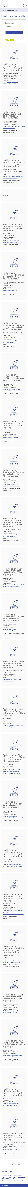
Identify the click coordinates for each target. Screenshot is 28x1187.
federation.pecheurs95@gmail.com (16, 126)
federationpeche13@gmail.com (15, 340)
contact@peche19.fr (12, 629)
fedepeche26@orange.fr (13, 960)
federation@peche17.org (13, 534)
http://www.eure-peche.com (10, 1012)
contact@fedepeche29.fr (13, 1103)
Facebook (9, 1164)
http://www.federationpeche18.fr (11, 586)
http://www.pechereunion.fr (10, 178)
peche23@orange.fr (12, 816)
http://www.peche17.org (9, 536)
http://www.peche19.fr (8, 631)
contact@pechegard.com (13, 1148)
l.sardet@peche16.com (12, 484)
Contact (4, 1171)
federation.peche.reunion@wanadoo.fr (13, 176)
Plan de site (13, 1171)
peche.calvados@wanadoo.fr (14, 389)
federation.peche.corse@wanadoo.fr (12, 679)
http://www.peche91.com (9, 83)
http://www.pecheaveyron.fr (10, 290)
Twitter (12, 1164)
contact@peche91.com (12, 82)
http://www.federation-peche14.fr (11, 391)
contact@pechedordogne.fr (14, 864)
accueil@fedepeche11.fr (13, 240)
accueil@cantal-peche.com (13, 436)
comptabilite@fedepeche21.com (15, 725)
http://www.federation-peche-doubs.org (13, 914)
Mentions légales (8, 1173)
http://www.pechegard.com (10, 1149)
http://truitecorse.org (8, 681)
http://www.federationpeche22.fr (11, 771)
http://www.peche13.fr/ (9, 342)
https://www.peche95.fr (9, 128)
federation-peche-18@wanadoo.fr (15, 585)
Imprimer (19, 1164)
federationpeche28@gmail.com (15, 1055)
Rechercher (9, 23)
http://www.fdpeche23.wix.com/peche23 (13, 818)
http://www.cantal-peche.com (10, 437)
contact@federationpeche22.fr (15, 769)
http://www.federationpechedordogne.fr (13, 866)
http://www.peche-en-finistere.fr (11, 1105)
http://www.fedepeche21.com (10, 727)
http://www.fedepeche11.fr (10, 242)
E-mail (15, 1164)
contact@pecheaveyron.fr (13, 289)
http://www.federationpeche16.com (12, 486)
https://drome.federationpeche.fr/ (12, 962)
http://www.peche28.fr (8, 1057)
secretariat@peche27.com (13, 1011)
